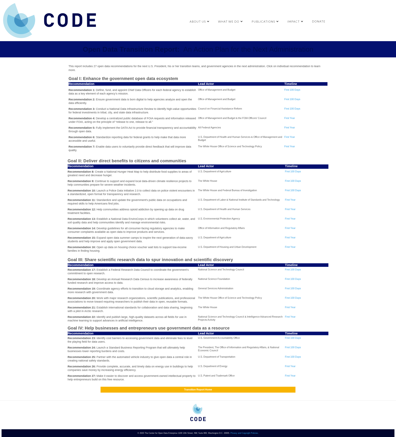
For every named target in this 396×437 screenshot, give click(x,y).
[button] (199, 21)
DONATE (318, 21)
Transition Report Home (198, 389)
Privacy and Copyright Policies (244, 433)
